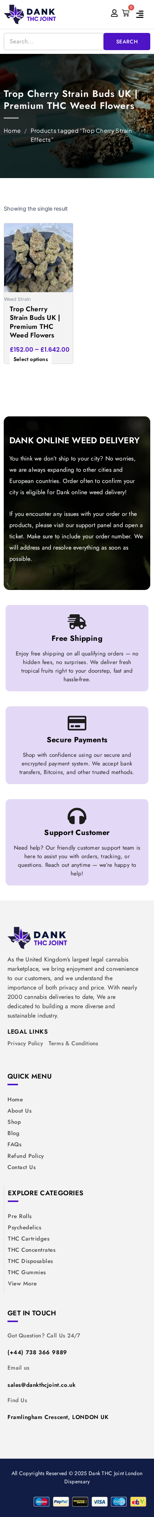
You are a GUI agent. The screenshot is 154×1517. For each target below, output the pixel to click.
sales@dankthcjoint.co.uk (41, 1385)
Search (127, 41)
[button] (143, 14)
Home (12, 130)
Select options (30, 359)
